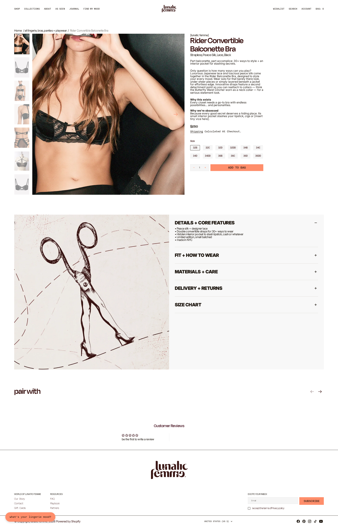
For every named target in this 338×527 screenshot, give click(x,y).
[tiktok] (315, 521)
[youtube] (321, 521)
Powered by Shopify (68, 521)
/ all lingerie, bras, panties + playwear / (46, 30)
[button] (306, 9)
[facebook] (298, 521)
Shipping (196, 131)
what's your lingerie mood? (30, 517)
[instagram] (309, 521)
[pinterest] (304, 521)
